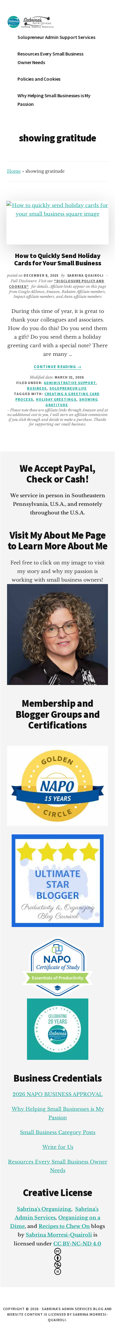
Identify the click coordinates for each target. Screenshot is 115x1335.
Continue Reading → (58, 367)
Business (37, 388)
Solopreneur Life (68, 388)
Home (14, 171)
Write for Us (57, 1147)
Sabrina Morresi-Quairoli (59, 1235)
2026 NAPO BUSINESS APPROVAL (58, 1094)
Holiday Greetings (56, 399)
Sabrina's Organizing (44, 1209)
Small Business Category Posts (57, 1132)
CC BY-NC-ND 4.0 (77, 1244)
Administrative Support (70, 382)
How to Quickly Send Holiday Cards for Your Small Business (57, 259)
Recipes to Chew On (64, 1226)
